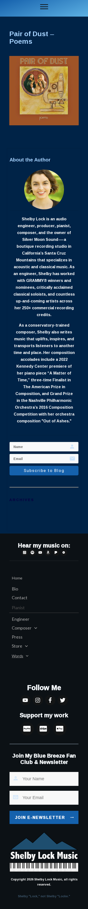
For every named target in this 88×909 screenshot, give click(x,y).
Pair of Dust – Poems (31, 37)
